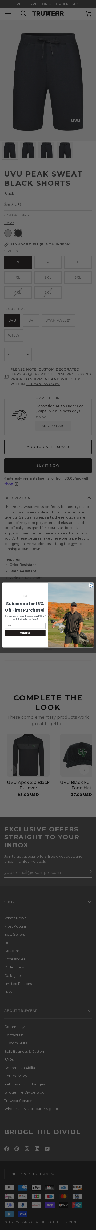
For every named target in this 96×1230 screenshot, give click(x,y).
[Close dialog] (91, 585)
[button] (25, 595)
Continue (25, 633)
